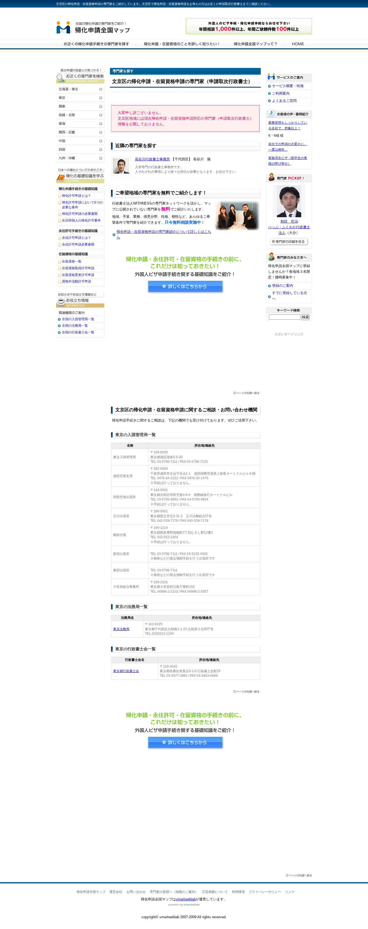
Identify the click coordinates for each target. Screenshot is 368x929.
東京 (80, 97)
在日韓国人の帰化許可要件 (81, 220)
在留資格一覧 (71, 261)
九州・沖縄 (80, 158)
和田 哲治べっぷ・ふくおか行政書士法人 (289, 227)
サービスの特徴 (255, 43)
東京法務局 (121, 629)
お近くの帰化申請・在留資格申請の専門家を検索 (80, 76)
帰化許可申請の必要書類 (80, 214)
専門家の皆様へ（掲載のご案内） (174, 891)
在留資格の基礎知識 (80, 254)
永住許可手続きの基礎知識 (80, 230)
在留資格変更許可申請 (78, 275)
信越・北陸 (80, 115)
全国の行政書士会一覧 (78, 332)
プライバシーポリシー (265, 891)
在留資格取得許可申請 (78, 268)
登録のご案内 (282, 286)
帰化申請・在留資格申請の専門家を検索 (96, 43)
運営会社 (115, 891)
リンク (290, 891)
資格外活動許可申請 (76, 281)
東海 (80, 123)
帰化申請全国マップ (108, 26)
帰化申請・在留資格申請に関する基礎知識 (80, 175)
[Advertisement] (185, 344)
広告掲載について (215, 891)
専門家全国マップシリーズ (85, 13)
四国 (80, 149)
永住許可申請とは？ (76, 238)
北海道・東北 (80, 89)
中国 (80, 140)
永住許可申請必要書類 (78, 244)
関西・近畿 (80, 132)
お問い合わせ (136, 891)
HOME (297, 43)
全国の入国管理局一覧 (78, 319)
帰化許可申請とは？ (76, 196)
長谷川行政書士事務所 (152, 159)
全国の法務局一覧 (75, 325)
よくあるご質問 (284, 101)
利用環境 (238, 891)
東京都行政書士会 (126, 671)
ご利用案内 (281, 93)
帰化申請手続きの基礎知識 (80, 188)
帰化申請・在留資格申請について (181, 43)
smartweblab (186, 899)
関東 (80, 106)
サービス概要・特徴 (288, 86)
